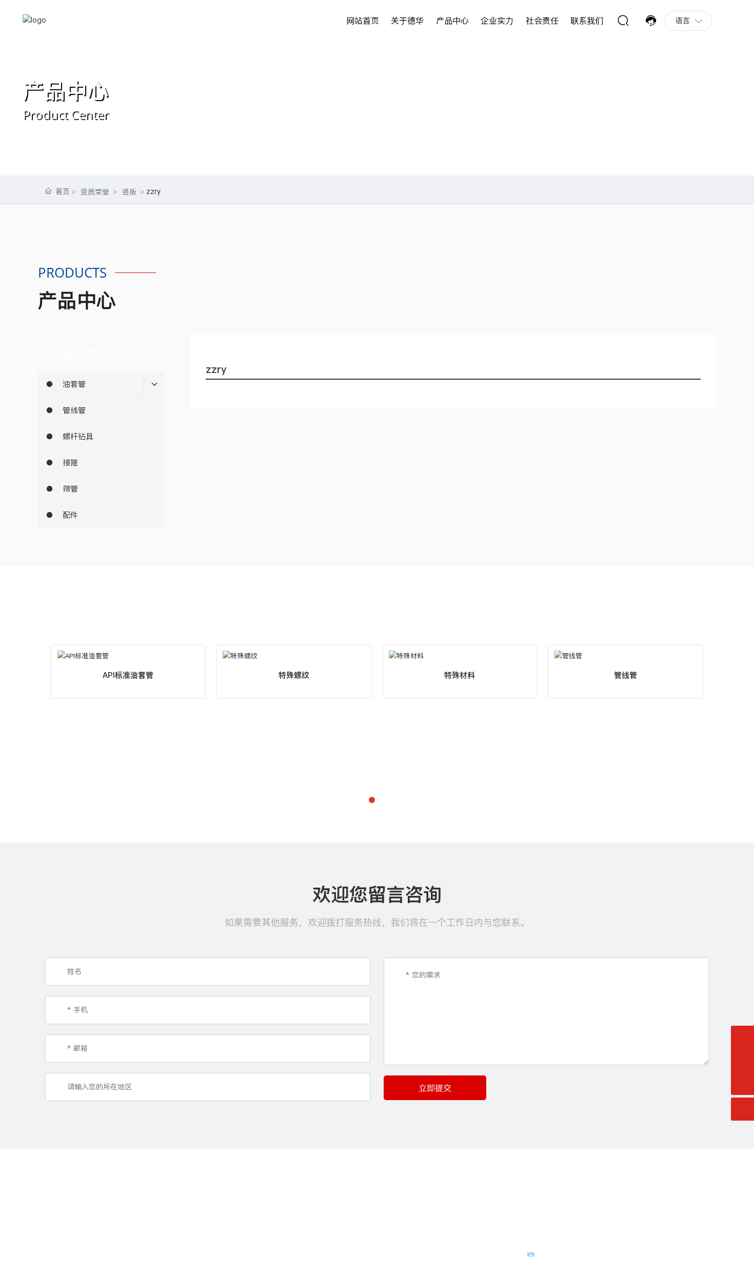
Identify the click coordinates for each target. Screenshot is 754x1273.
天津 (702, 1253)
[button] (372, 800)
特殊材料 (459, 675)
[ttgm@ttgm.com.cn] (742, 1037)
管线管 (625, 675)
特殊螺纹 (294, 675)
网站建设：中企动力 (662, 1253)
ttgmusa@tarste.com (422, 1209)
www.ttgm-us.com (419, 1198)
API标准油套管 (128, 675)
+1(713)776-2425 (471, 1188)
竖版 (129, 192)
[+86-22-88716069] (742, 1060)
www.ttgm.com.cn (86, 1209)
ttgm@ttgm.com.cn (88, 1219)
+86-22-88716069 (86, 1198)
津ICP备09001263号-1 (486, 1253)
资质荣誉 (95, 192)
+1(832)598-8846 (418, 1188)
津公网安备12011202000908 (583, 1253)
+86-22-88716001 (142, 1198)
